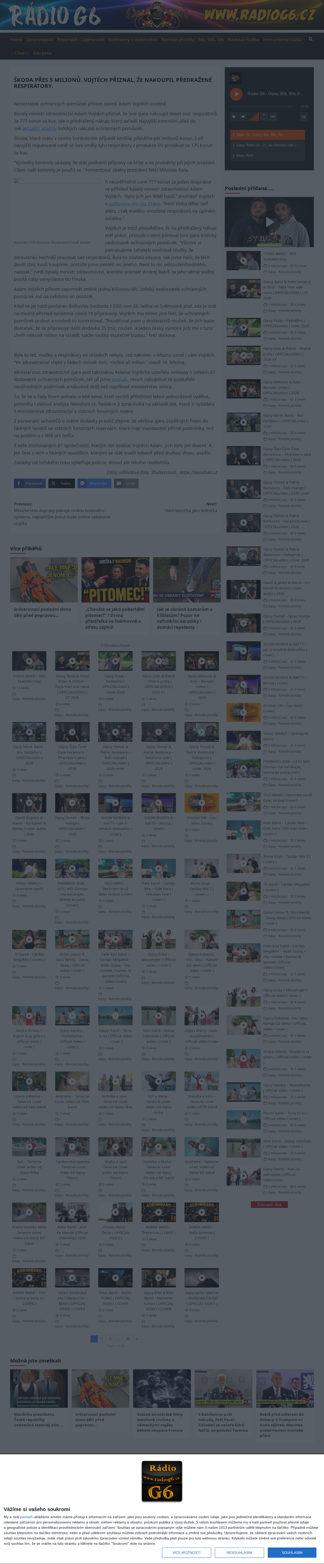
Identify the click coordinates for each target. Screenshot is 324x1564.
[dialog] (162, 1509)
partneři (26, 1517)
